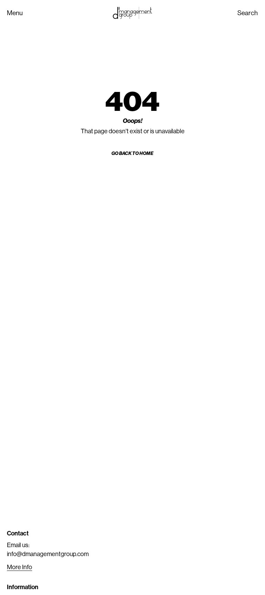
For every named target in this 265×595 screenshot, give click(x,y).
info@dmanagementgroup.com (48, 554)
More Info (19, 567)
